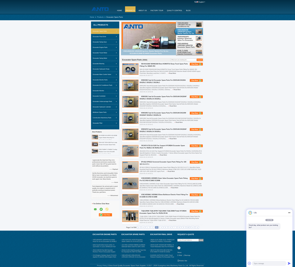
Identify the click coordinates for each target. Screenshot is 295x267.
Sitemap (187, 255)
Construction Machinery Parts (102, 118)
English (201, 2)
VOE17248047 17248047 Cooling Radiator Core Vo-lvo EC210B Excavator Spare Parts (108, 151)
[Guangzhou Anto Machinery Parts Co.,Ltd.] (102, 9)
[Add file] (249, 263)
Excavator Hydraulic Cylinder (102, 107)
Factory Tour (156, 10)
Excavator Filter (97, 123)
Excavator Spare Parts (100, 31)
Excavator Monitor (98, 90)
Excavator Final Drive (99, 36)
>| (197, 227)
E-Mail (179, 255)
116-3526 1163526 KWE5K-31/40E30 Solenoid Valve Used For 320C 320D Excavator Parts (133, 246)
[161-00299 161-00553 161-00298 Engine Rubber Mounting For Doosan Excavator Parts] (95, 137)
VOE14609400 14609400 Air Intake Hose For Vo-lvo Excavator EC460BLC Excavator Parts (105, 241)
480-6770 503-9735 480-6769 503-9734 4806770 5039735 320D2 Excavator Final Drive (161, 251)
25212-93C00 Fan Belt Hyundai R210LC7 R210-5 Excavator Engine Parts (104, 251)
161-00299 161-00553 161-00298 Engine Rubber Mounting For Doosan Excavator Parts (108, 137)
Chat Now (195, 64)
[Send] (289, 263)
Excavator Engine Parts (100, 47)
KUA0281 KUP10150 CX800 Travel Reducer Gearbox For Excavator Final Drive (162, 257)
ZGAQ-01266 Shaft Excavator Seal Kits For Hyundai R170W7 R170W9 (134, 251)
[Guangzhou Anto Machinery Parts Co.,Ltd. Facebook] (178, 248)
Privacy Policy (102, 265)
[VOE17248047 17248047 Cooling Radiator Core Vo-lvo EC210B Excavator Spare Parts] (95, 151)
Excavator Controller (99, 96)
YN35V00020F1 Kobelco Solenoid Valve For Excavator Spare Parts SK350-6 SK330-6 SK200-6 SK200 (185, 38)
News (179, 252)
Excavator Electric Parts (100, 80)
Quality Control (174, 10)
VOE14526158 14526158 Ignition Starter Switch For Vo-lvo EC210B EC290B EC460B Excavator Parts (186, 31)
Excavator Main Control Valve (102, 74)
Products (130, 10)
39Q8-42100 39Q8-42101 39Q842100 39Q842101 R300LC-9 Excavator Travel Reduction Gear (162, 241)
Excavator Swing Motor (100, 58)
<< (143, 227)
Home (119, 10)
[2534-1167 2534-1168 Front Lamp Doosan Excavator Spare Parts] (95, 144)
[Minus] (289, 212)
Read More (172, 73)
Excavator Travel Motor (100, 53)
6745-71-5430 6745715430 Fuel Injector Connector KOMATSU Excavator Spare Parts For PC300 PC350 (185, 52)
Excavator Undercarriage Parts (102, 101)
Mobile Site (183, 261)
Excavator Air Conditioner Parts (102, 85)
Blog (188, 10)
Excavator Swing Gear (100, 42)
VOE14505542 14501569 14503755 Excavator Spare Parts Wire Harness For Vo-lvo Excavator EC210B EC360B (186, 45)
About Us (143, 10)
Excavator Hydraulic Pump (101, 69)
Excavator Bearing (98, 63)
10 (188, 227)
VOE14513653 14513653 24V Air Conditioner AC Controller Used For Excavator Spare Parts (186, 24)
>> (193, 227)
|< (138, 227)
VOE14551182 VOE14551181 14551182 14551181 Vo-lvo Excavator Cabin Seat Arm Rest (133, 257)
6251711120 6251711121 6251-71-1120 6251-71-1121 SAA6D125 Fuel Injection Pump (104, 246)
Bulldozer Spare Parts (99, 112)
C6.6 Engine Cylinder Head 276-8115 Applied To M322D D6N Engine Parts (104, 256)
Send (201, 240)
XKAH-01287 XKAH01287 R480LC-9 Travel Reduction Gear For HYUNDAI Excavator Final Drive (162, 246)
